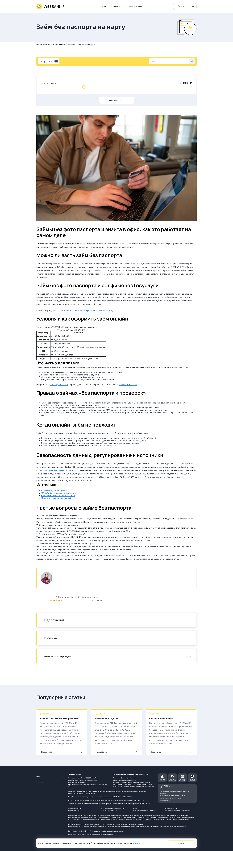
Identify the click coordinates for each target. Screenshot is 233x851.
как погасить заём (128, 384)
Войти (181, 6)
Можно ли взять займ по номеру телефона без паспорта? (67, 543)
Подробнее (46, 752)
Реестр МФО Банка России (54, 490)
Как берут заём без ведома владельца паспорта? (62, 552)
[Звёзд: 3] (56, 600)
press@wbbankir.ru (130, 778)
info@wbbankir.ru (130, 780)
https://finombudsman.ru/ (134, 819)
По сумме (50, 638)
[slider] (83, 87)
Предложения (53, 620)
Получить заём (118, 6)
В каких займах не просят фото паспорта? (59, 525)
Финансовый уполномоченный (56, 498)
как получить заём (59, 384)
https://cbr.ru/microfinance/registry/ (145, 810)
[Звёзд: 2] (54, 600)
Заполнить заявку (116, 100)
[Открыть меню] (193, 6)
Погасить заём (101, 6)
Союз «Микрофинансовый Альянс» (58, 495)
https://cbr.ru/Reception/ (109, 810)
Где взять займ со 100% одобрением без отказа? (62, 534)
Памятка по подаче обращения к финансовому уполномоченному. (166, 819)
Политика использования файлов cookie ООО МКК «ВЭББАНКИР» (90, 834)
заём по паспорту (104, 310)
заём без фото (65, 310)
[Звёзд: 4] (59, 600)
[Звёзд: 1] (51, 600)
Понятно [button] (181, 843)
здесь (137, 843)
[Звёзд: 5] (61, 600)
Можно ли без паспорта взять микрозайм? (59, 515)
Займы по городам (57, 656)
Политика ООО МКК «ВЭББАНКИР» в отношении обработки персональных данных (96, 831)
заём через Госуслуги (83, 310)
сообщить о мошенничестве (57, 470)
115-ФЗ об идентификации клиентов (58, 493)
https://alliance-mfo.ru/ (165, 800)
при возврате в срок (94, 785)
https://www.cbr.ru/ (74, 810)
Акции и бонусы (136, 6)
